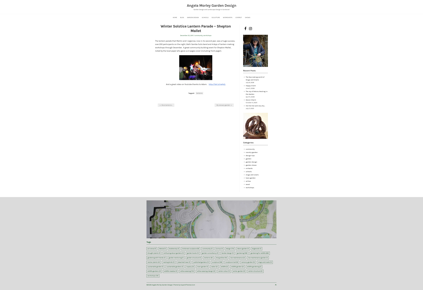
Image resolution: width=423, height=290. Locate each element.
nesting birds (168, 262)
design (230, 249)
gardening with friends (156, 258)
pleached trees (184, 262)
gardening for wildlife (260, 253)
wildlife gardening (254, 267)
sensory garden (248, 262)
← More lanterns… (166, 105)
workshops (207, 35)
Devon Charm (251, 100)
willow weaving (187, 271)
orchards (249, 168)
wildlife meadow (170, 271)
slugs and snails (252, 175)
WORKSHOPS (227, 17)
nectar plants (153, 262)
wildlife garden (237, 267)
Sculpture (216, 17)
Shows (247, 17)
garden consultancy (210, 253)
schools (249, 172)
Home (175, 17)
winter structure (255, 271)
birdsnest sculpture (190, 249)
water (214, 267)
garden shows (251, 165)
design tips (250, 156)
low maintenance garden (258, 258)
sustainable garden (155, 267)
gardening (242, 253)
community (198, 35)
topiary (190, 267)
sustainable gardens (175, 267)
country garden (252, 152)
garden (248, 159)
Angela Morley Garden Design (211, 5)
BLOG (182, 17)
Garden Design (193, 17)
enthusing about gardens (174, 253)
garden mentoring (176, 258)
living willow (221, 258)
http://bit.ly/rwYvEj (217, 84)
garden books (193, 253)
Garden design (228, 253)
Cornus (219, 249)
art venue (151, 249)
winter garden (239, 271)
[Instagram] (250, 28)
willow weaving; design (206, 271)
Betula (162, 249)
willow (248, 181)
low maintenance (237, 258)
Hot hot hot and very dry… (255, 106)
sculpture (217, 262)
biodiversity (174, 249)
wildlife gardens (154, 271)
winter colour (224, 271)
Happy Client (251, 86)
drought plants (153, 253)
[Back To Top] (275, 285)
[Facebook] (245, 28)
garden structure (194, 258)
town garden (250, 178)
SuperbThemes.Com (188, 285)
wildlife (224, 267)
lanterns (199, 93)
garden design (251, 162)
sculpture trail (231, 262)
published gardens (201, 262)
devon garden (243, 249)
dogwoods (256, 249)
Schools (205, 17)
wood (248, 184)
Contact (238, 17)
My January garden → (224, 105)
